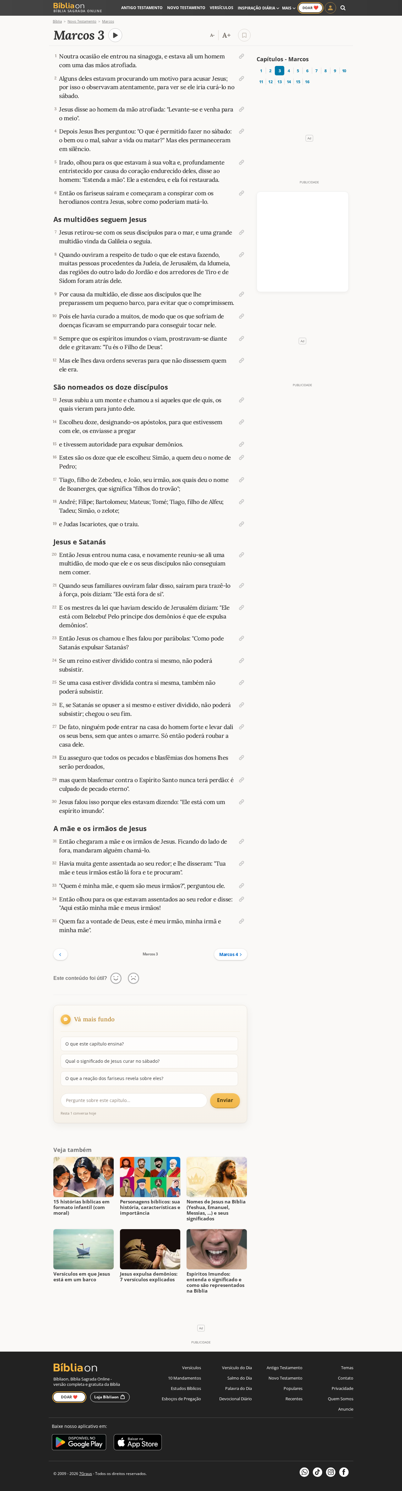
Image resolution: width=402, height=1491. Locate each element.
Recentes (293, 1399)
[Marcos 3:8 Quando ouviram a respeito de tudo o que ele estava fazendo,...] (241, 254)
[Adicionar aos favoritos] (244, 35)
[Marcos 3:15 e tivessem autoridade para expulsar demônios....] (241, 444)
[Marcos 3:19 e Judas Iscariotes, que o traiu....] (241, 524)
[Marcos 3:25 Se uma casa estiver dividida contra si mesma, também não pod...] (241, 682)
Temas (347, 1367)
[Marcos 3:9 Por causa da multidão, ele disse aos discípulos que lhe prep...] (241, 294)
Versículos (221, 7)
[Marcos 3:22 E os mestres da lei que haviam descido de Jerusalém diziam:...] (241, 607)
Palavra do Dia (238, 1388)
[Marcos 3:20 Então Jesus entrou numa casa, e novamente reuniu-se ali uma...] (241, 554)
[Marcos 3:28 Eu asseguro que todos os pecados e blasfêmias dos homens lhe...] (241, 757)
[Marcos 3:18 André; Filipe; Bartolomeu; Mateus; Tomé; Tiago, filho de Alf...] (241, 501)
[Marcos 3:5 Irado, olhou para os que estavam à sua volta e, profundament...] (241, 162)
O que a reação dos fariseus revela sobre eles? (114, 1078)
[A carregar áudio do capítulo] (115, 35)
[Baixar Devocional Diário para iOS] (138, 1443)
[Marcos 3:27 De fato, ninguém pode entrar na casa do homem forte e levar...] (241, 726)
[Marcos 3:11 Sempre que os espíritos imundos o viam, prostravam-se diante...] (241, 338)
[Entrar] (330, 8)
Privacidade (342, 1388)
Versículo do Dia (237, 1367)
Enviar (225, 1100)
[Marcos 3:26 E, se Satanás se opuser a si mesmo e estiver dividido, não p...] (241, 704)
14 (289, 81)
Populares (293, 1388)
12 (270, 81)
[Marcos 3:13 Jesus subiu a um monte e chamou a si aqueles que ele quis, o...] (241, 400)
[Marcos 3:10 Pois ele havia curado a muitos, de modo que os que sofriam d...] (241, 316)
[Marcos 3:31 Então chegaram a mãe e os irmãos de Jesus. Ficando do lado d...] (241, 841)
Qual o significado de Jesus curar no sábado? (112, 1061)
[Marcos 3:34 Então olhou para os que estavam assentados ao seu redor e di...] (241, 899)
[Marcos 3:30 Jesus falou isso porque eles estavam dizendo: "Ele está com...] (241, 802)
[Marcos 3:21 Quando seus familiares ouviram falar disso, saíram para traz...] (241, 585)
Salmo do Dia (239, 1378)
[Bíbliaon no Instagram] (330, 1472)
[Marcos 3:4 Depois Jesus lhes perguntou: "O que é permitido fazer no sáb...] (241, 131)
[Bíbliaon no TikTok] (317, 1472)
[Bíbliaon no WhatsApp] (304, 1472)
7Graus (85, 1473)
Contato (345, 1378)
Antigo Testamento (142, 7)
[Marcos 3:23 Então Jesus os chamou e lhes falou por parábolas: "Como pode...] (241, 638)
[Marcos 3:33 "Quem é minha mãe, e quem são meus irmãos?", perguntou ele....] (241, 885)
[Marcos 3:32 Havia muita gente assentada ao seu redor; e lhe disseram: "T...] (241, 863)
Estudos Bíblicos (186, 1388)
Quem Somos (340, 1399)
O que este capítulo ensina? (94, 1044)
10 (344, 70)
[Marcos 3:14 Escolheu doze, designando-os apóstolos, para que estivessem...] (241, 422)
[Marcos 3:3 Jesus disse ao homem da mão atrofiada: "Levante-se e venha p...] (241, 109)
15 (298, 81)
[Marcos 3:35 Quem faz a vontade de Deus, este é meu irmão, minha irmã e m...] (241, 921)
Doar (310, 7)
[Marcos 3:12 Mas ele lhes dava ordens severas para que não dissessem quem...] (241, 360)
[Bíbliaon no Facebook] (344, 1472)
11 (261, 81)
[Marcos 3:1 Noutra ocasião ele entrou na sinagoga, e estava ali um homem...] (241, 56)
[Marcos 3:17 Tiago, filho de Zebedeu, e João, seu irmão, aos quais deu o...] (241, 479)
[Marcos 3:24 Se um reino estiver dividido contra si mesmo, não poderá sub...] (241, 660)
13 (279, 81)
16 (307, 81)
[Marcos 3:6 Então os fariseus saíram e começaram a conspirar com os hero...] (241, 193)
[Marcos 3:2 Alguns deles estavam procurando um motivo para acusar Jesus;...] (241, 78)
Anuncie (345, 1409)
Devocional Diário (235, 1399)
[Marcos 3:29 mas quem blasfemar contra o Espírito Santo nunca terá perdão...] (241, 780)
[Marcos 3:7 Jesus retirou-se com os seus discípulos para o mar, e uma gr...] (241, 232)
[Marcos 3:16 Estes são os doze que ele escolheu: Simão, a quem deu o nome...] (241, 457)
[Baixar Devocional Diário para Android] (79, 1443)
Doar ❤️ (69, 1397)
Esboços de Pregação (181, 1399)
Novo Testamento (186, 7)
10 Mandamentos (184, 1378)
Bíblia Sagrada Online (77, 10)
